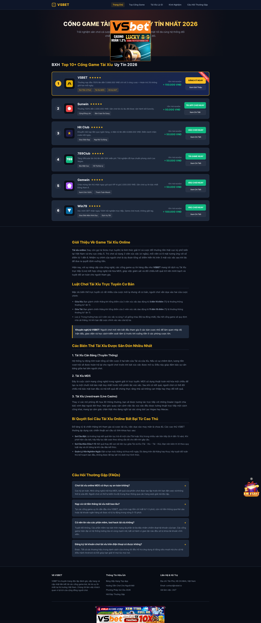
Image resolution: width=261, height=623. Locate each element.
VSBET (63, 5)
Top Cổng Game (137, 4)
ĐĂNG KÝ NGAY (195, 80)
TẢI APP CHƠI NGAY (195, 105)
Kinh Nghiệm (175, 4)
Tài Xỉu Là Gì (157, 4)
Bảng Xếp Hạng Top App (117, 581)
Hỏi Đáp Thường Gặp (115, 594)
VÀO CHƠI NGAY (195, 130)
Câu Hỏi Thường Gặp (197, 4)
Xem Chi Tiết (195, 112)
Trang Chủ (118, 4)
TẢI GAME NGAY (195, 156)
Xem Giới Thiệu (195, 87)
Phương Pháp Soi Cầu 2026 (118, 590)
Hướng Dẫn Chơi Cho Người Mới (120, 585)
